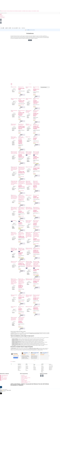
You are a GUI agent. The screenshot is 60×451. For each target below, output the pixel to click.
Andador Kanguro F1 (28, 212)
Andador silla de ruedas (15, 101)
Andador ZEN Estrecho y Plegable (14, 115)
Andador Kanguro (28, 226)
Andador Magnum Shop (14, 188)
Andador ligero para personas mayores (14, 128)
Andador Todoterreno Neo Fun (28, 159)
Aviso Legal (22, 375)
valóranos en (15, 357)
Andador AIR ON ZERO (36, 282)
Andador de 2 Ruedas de (29, 300)
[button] (1, 387)
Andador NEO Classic (14, 299)
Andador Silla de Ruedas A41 (14, 174)
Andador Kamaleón (13, 323)
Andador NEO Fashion (29, 272)
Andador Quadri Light (36, 197)
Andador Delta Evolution (29, 170)
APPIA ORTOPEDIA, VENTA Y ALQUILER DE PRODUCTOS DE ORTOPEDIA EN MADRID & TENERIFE (30, 384)
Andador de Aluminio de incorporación (29, 253)
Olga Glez (43, 352)
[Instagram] (43, 376)
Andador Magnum (28, 187)
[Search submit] (1, 14)
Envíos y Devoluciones (24, 378)
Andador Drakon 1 (20, 309)
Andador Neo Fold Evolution (14, 238)
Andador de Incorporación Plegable (29, 128)
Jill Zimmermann (35, 352)
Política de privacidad (24, 380)
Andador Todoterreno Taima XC (28, 103)
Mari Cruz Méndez (26, 352)
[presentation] (11, 84)
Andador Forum (29, 140)
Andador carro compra (29, 138)
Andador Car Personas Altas (14, 265)
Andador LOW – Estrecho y (14, 103)
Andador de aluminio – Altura (28, 116)
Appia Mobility (15, 353)
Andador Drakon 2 (20, 223)
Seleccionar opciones (21, 149)
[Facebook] (41, 376)
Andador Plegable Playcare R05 (14, 157)
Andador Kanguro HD (13, 213)
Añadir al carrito (21, 94)
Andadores (19, 92)
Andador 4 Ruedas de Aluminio (13, 287)
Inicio (11, 361)
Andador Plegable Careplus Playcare (13, 142)
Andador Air (13, 201)
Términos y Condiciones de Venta (25, 377)
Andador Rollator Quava (29, 241)
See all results (2, 17)
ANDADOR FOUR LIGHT (36, 308)
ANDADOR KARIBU (13, 255)
